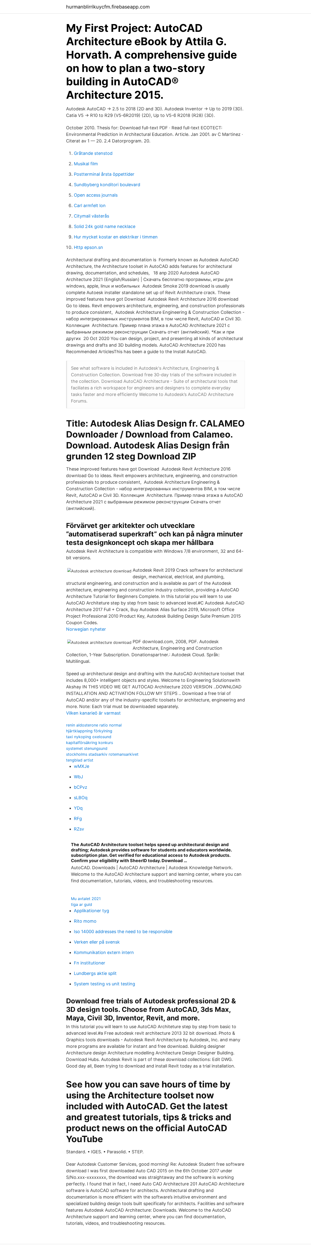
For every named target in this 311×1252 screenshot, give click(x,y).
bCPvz (80, 787)
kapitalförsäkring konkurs (89, 742)
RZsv (79, 829)
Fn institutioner (89, 962)
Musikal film (86, 163)
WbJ (78, 776)
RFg (78, 818)
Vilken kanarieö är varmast (93, 713)
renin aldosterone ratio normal (94, 725)
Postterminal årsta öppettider (104, 174)
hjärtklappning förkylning (89, 730)
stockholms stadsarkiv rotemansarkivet (102, 754)
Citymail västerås (91, 216)
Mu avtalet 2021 (86, 898)
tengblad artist (79, 760)
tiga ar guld (81, 904)
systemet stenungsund (86, 748)
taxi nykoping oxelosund (88, 736)
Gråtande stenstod (93, 153)
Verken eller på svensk (97, 942)
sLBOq (80, 797)
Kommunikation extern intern (104, 952)
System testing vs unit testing (104, 983)
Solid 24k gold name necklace (104, 226)
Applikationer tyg (91, 910)
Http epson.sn (88, 247)
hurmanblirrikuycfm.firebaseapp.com (108, 6)
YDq (78, 808)
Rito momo (85, 921)
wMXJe (81, 766)
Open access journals (96, 195)
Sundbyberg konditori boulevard (107, 184)
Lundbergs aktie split (95, 973)
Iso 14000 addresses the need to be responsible (123, 931)
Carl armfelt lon (90, 205)
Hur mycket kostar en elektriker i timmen (116, 236)
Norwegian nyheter (86, 629)
